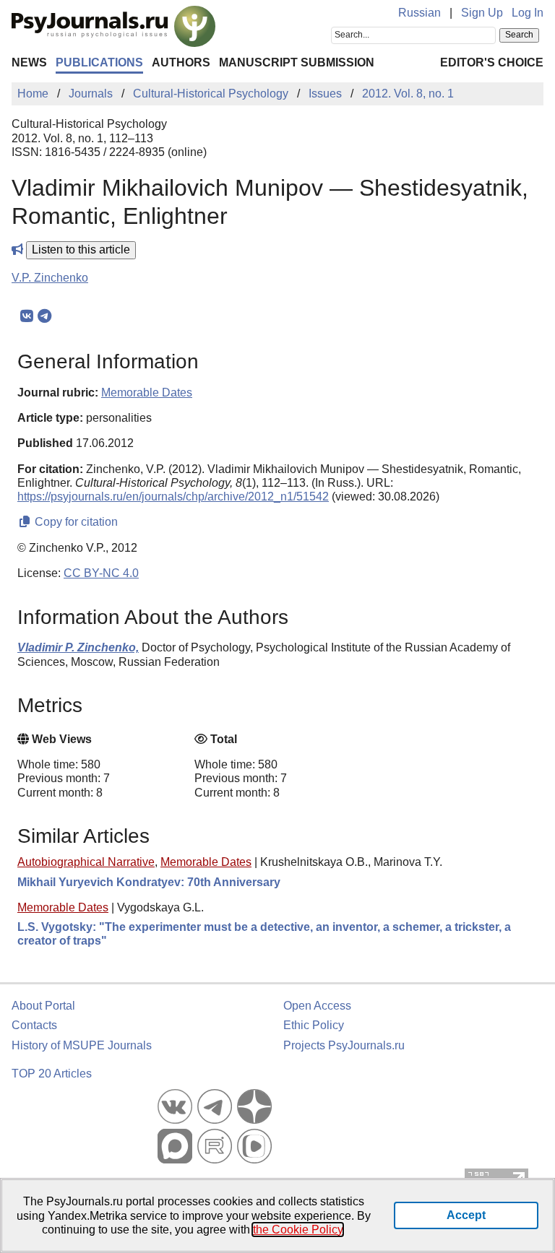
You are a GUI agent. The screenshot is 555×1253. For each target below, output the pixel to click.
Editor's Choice (491, 62)
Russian (419, 12)
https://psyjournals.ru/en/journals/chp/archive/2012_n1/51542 (173, 496)
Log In (527, 12)
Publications (99, 62)
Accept (466, 1215)
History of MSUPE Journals (82, 1045)
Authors (181, 62)
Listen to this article (81, 249)
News (29, 62)
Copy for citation (75, 522)
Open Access (317, 1006)
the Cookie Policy (298, 1229)
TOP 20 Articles (52, 1073)
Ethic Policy (313, 1025)
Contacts (34, 1025)
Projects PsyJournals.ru (344, 1045)
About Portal (43, 1006)
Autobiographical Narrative (86, 862)
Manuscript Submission (296, 62)
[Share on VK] (26, 316)
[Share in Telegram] (44, 316)
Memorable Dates (205, 862)
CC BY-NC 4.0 (101, 573)
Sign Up (482, 12)
